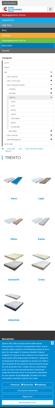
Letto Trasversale (13, 81)
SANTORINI (15, 118)
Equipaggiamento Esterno (14, 40)
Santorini (13, 280)
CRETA (13, 123)
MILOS (13, 110)
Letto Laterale (12, 76)
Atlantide (13, 320)
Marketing (41, 384)
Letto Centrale (12, 135)
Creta (41, 280)
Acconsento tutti (28, 402)
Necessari (15, 384)
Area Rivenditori (10, 3)
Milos (14, 239)
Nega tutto (27, 396)
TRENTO (12, 97)
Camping (6, 35)
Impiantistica (8, 20)
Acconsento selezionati (28, 390)
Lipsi (41, 198)
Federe (6, 67)
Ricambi (5, 50)
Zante (41, 239)
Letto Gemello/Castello (16, 85)
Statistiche (28, 384)
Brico (4, 30)
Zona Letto (7, 45)
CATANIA (12, 89)
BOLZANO (13, 131)
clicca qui (25, 375)
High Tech (6, 25)
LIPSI (13, 106)
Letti (5, 72)
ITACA (13, 102)
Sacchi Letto (8, 144)
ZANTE (13, 114)
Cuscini (6, 63)
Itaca (14, 198)
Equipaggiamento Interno (14, 15)
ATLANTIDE (15, 127)
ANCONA (12, 93)
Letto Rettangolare (14, 139)
